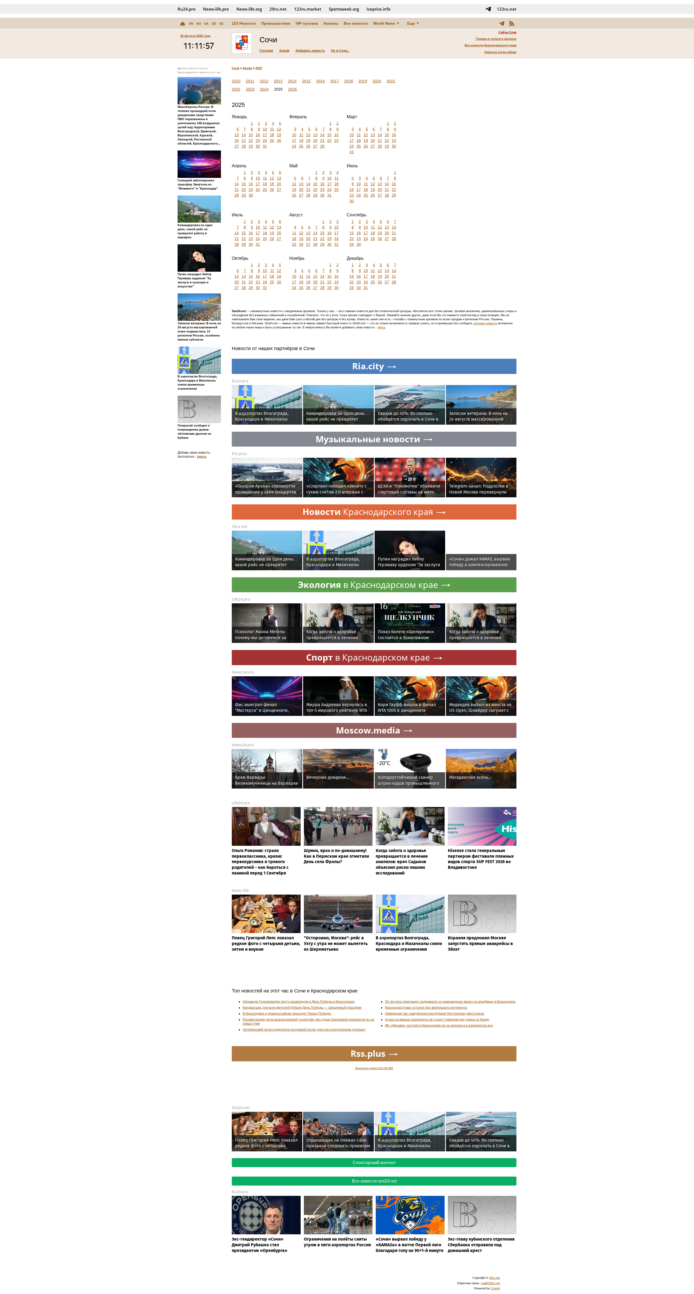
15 (251, 135)
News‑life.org (249, 9)
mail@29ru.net (490, 1283)
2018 (348, 81)
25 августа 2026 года (195, 35)
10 (265, 129)
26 (279, 140)
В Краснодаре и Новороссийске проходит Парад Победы (287, 1014)
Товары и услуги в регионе (496, 38)
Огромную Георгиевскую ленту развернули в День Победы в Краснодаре (299, 1002)
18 (272, 135)
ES (221, 23)
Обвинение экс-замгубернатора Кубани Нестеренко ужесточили (434, 1014)
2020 (376, 81)
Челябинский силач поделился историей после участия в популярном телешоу (304, 1030)
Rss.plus (239, 453)
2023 (250, 89)
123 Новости (244, 23)
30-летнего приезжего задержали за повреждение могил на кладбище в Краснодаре (450, 1002)
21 (244, 140)
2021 (391, 81)
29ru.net (278, 9)
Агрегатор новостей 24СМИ (374, 1068)
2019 (362, 81)
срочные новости (485, 323)
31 (265, 146)
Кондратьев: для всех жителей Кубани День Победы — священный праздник (302, 1008)
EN (191, 23)
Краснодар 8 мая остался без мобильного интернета (426, 1008)
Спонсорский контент (374, 1162)
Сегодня (266, 51)
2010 (236, 81)
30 (258, 146)
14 (244, 135)
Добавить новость (310, 51)
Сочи (235, 68)
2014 (292, 81)
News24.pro (242, 744)
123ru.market (307, 9)
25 (272, 140)
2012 (264, 81)
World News (384, 23)
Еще (411, 23)
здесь (201, 457)
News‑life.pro (216, 9)
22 (251, 140)
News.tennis (243, 672)
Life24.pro (241, 599)
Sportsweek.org (344, 9)
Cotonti (495, 1288)
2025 (258, 68)
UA (206, 23)
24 (265, 140)
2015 (306, 81)
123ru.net (506, 9)
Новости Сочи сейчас (500, 52)
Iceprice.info (378, 9)
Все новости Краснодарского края (490, 45)
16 (258, 135)
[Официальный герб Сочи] (242, 43)
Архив (284, 51)
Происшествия (275, 23)
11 (272, 129)
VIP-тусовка (306, 23)
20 (236, 140)
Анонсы (330, 23)
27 (236, 146)
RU (199, 23)
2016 (320, 81)
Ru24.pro (186, 9)
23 (258, 140)
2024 (264, 89)
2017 (334, 81)
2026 (292, 89)
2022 (236, 89)
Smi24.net (241, 1107)
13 (236, 135)
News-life (240, 890)
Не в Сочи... (340, 51)
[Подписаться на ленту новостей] (511, 23)
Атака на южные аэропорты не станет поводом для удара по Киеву (437, 1019)
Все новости (356, 23)
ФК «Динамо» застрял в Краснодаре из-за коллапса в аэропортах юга (439, 1025)
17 (265, 135)
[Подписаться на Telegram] (488, 9)
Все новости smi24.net (374, 1181)
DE (214, 23)
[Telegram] (502, 23)
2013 (278, 81)
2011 (250, 81)
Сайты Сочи (507, 32)
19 (279, 135)
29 (251, 146)
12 (279, 129)
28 (244, 146)
